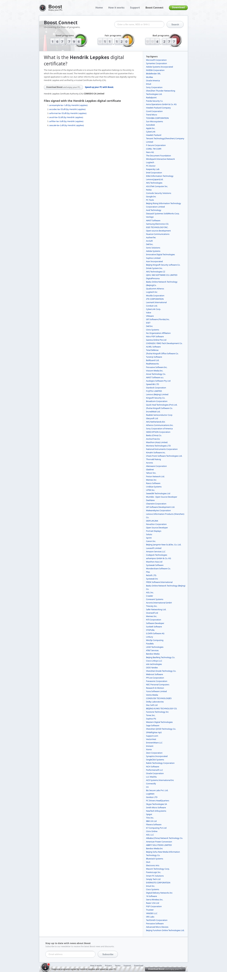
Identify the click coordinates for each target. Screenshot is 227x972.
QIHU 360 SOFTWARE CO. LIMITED (161, 275)
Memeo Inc (151, 479)
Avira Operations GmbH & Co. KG (161, 104)
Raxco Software (153, 483)
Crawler (149, 595)
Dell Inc (149, 326)
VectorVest (151, 739)
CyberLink (150, 131)
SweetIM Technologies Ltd (158, 493)
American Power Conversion (159, 841)
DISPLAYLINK (152, 520)
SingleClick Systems (155, 759)
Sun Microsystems (154, 121)
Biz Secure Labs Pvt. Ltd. (157, 790)
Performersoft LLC (154, 770)
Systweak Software (154, 565)
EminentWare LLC (154, 742)
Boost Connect (154, 7)
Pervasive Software (155, 923)
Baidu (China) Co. (154, 435)
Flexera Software (153, 824)
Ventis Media (152, 694)
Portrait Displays (153, 531)
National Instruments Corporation (162, 449)
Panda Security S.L (154, 100)
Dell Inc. (149, 244)
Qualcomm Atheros (155, 288)
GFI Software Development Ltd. (160, 507)
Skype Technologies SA (156, 804)
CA (147, 787)
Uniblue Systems (154, 486)
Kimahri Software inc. (155, 452)
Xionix (149, 749)
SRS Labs (150, 916)
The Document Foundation (158, 155)
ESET (148, 322)
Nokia (148, 189)
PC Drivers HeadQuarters (157, 800)
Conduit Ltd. (152, 305)
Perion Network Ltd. (155, 476)
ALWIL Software (153, 346)
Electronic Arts (152, 865)
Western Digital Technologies (159, 722)
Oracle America (153, 80)
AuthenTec (151, 237)
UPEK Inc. (150, 490)
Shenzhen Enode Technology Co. (161, 671)
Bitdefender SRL (153, 73)
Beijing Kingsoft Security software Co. (163, 264)
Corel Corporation (154, 111)
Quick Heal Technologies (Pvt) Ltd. (161, 404)
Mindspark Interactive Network (160, 159)
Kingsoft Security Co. (155, 397)
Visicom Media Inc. (154, 370)
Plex (148, 572)
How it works (116, 7)
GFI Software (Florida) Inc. (158, 319)
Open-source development (158, 230)
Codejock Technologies (156, 555)
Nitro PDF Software (155, 336)
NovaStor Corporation (156, 524)
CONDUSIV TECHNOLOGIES (159, 698)
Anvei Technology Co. (156, 374)
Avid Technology (153, 210)
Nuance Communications (157, 234)
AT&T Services (152, 650)
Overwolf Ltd (152, 612)
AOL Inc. (150, 592)
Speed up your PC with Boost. (99, 87)
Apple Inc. (150, 128)
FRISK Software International (159, 582)
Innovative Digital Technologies (160, 254)
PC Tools (150, 200)
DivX (148, 862)
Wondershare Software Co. (158, 568)
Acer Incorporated (154, 261)
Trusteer (150, 909)
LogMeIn (150, 793)
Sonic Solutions (153, 247)
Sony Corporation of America (159, 428)
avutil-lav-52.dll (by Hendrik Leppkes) (66, 117)
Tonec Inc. (150, 715)
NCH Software (152, 766)
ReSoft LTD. (151, 575)
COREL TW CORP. (154, 148)
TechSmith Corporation (156, 920)
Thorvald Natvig (153, 459)
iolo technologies (154, 664)
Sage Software (152, 725)
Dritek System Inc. (154, 268)
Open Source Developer (157, 527)
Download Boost (63, 87)
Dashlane (150, 500)
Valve (148, 312)
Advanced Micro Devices (157, 927)
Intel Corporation (154, 172)
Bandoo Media (153, 653)
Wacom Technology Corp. (158, 868)
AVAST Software (153, 220)
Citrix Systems (152, 329)
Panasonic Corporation (156, 681)
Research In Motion (155, 688)
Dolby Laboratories (155, 701)
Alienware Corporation (156, 466)
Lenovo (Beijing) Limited (157, 394)
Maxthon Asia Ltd (154, 561)
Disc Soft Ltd (152, 705)
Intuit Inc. (150, 886)
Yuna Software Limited (156, 691)
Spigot (149, 814)
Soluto (149, 534)
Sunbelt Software (154, 626)
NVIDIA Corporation (155, 70)
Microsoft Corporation (156, 60)
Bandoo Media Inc (154, 848)
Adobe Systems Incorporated (159, 66)
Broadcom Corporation (156, 401)
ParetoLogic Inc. (153, 872)
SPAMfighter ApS (154, 732)
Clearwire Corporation (156, 503)
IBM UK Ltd (151, 821)
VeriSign (150, 217)
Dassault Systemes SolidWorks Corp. (162, 213)
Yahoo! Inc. (151, 472)
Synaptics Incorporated (157, 756)
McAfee (149, 77)
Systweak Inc (152, 578)
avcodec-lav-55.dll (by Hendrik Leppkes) (67, 109)
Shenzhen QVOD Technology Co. (161, 728)
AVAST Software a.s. (155, 377)
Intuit (148, 83)
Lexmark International (156, 302)
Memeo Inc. (151, 616)
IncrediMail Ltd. (153, 411)
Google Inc (151, 196)
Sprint (149, 537)
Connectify (151, 783)
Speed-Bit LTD (152, 384)
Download (178, 7)
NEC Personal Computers (157, 684)
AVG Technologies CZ (155, 271)
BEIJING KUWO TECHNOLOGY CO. (161, 708)
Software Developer (155, 623)
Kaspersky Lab (152, 169)
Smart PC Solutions (155, 875)
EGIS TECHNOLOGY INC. (157, 227)
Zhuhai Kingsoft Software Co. (159, 408)
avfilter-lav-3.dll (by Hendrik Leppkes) (66, 121)
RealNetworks (152, 363)
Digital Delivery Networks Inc (159, 892)
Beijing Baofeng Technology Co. (160, 657)
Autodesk (150, 124)
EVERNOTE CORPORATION (158, 882)
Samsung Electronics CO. (157, 223)
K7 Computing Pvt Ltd (156, 827)
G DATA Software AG (155, 633)
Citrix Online (151, 831)
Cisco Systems (152, 889)
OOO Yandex (152, 667)
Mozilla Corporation (155, 295)
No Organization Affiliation (158, 333)
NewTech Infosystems (156, 810)
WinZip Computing (154, 640)
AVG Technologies (154, 182)
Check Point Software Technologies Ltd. (164, 455)
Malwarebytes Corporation (158, 510)
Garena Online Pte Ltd (156, 339)
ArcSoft (149, 240)
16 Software (151, 896)
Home (99, 7)
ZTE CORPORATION (155, 299)
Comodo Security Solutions (158, 193)
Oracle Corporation (155, 773)
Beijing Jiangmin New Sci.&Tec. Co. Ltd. (163, 544)
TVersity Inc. (151, 606)
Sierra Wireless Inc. (154, 899)
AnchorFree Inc (153, 438)
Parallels (150, 643)
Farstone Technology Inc (157, 711)
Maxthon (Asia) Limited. (157, 442)
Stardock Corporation (156, 387)
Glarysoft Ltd (152, 418)
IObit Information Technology (159, 176)
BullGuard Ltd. (152, 360)
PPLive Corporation (155, 677)
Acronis (149, 462)
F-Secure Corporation (156, 145)
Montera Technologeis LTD (158, 445)
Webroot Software (154, 674)
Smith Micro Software (156, 807)
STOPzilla (150, 630)
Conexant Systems (154, 599)
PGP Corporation (154, 906)
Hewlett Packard (153, 135)
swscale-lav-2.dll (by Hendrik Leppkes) (66, 125)
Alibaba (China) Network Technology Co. (164, 838)
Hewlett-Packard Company (158, 107)
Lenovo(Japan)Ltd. (154, 179)
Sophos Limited (153, 258)
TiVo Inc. (150, 817)
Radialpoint (151, 97)
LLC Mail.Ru (151, 776)
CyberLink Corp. (153, 309)
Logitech (150, 162)
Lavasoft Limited (153, 548)
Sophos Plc (151, 718)
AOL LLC (150, 834)
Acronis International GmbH (159, 602)
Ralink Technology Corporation (160, 763)
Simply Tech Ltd (153, 879)
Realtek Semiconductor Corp (159, 415)
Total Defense (152, 350)
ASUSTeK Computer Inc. (157, 186)
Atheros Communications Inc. (159, 425)
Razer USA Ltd (152, 903)
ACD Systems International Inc (160, 780)
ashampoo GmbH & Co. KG (158, 558)
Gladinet (150, 469)
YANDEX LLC (151, 913)
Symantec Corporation (156, 63)
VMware (150, 316)
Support (135, 7)
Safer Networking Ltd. (156, 609)
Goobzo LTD (151, 797)
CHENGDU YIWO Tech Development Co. (164, 343)
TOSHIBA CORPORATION (157, 118)
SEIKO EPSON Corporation (158, 432)
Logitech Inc (151, 292)
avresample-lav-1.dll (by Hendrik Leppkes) (68, 105)
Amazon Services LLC (155, 551)
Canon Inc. (151, 541)
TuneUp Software (154, 356)
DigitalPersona (153, 278)
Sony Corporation (154, 87)
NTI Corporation (153, 619)
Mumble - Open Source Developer (161, 496)
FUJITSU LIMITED (154, 391)
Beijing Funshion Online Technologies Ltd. (165, 930)
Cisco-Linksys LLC (154, 660)
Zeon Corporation (154, 752)
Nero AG (150, 152)
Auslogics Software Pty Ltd (158, 380)
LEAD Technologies (154, 647)
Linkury (149, 636)
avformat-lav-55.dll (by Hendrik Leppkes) (67, 113)
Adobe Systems (153, 251)
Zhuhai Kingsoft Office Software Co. (162, 353)
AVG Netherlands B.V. (155, 421)
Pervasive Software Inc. (156, 367)
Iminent (149, 746)
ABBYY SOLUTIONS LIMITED (159, 845)
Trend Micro (151, 114)
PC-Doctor (151, 165)
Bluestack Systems (154, 858)
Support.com (152, 735)
